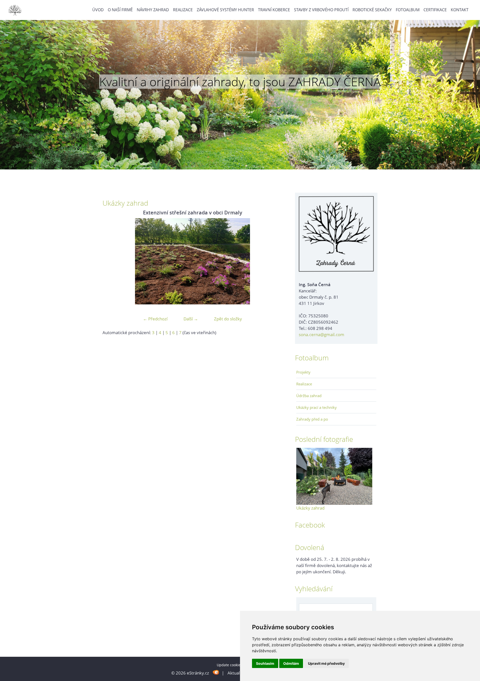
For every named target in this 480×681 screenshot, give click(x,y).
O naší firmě (120, 9)
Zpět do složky (228, 319)
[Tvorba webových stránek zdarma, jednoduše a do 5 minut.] (215, 672)
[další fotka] (274, 261)
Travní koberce (274, 9)
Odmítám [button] (291, 663)
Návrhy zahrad (153, 9)
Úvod (98, 9)
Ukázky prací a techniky (316, 407)
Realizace (183, 9)
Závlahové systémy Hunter (225, 9)
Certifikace (435, 9)
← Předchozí (155, 319)
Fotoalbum (408, 9)
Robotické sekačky (372, 9)
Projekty (303, 372)
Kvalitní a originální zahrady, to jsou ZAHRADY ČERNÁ (240, 81)
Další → (191, 319)
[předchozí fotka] (110, 261)
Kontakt (459, 9)
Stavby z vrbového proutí (321, 9)
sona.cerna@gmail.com (321, 334)
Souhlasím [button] (265, 663)
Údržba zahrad (309, 395)
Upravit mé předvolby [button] (326, 663)
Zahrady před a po (312, 419)
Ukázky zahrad (310, 508)
